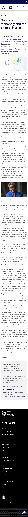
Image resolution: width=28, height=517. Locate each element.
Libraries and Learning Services (9, 444)
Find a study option (6, 450)
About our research (6, 438)
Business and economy (17, 36)
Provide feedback (6, 487)
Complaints (4, 484)
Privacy (16, 502)
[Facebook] (3, 423)
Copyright (11, 502)
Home (2, 16)
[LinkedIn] (6, 423)
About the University (7, 431)
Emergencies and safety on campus (10, 478)
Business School (5, 36)
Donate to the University (8, 481)
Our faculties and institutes (8, 434)
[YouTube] (13, 423)
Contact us (4, 471)
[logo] (14, 7)
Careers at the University (8, 460)
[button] (26, 2)
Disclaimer (3, 503)
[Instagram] (10, 423)
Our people (4, 454)
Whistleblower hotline (7, 491)
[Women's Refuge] (3, 498)
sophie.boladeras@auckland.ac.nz (15, 396)
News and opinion (12, 16)
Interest (19, 386)
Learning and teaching (7, 447)
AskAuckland (5, 474)
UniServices (5, 463)
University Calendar (6, 457)
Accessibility (4, 502)
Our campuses (5, 441)
